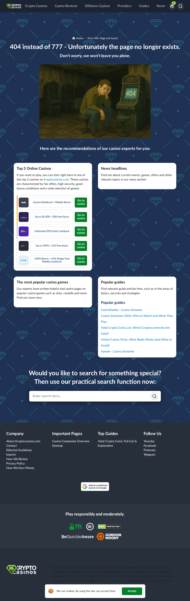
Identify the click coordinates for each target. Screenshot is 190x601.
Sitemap (57, 445)
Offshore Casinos (97, 6)
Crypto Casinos (36, 6)
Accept (132, 591)
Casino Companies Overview (71, 441)
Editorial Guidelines (19, 450)
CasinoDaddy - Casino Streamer (121, 309)
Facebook (150, 445)
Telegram (149, 454)
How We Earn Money (20, 468)
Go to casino (81, 202)
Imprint (11, 454)
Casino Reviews (66, 6)
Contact (11, 445)
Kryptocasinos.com (56, 179)
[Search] (180, 6)
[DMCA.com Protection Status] (109, 526)
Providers (124, 6)
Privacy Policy (15, 463)
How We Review (17, 459)
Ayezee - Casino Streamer (117, 351)
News (161, 6)
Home (79, 38)
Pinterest (149, 450)
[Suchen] (154, 396)
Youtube (149, 441)
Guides (144, 6)
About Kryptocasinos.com (23, 441)
